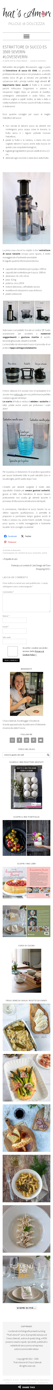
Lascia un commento (38, 61)
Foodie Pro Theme (28, 1380)
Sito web (7, 637)
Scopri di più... (26, 1308)
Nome (6, 616)
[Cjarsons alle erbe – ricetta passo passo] (26, 1229)
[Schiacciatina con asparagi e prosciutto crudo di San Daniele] (26, 1077)
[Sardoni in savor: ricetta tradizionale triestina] (26, 1027)
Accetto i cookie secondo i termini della (35, 651)
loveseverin (37, 553)
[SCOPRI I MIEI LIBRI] (26, 900)
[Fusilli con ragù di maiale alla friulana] (26, 1178)
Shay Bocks (45, 1380)
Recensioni (17, 550)
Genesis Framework (27, 1383)
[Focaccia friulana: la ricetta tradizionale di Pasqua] (26, 1128)
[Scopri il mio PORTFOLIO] (26, 838)
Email (6, 626)
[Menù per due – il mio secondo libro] (26, 1279)
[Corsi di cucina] (26, 971)
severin (44, 553)
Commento (8, 592)
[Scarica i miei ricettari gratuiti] (26, 787)
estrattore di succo (25, 553)
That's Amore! (26, 15)
